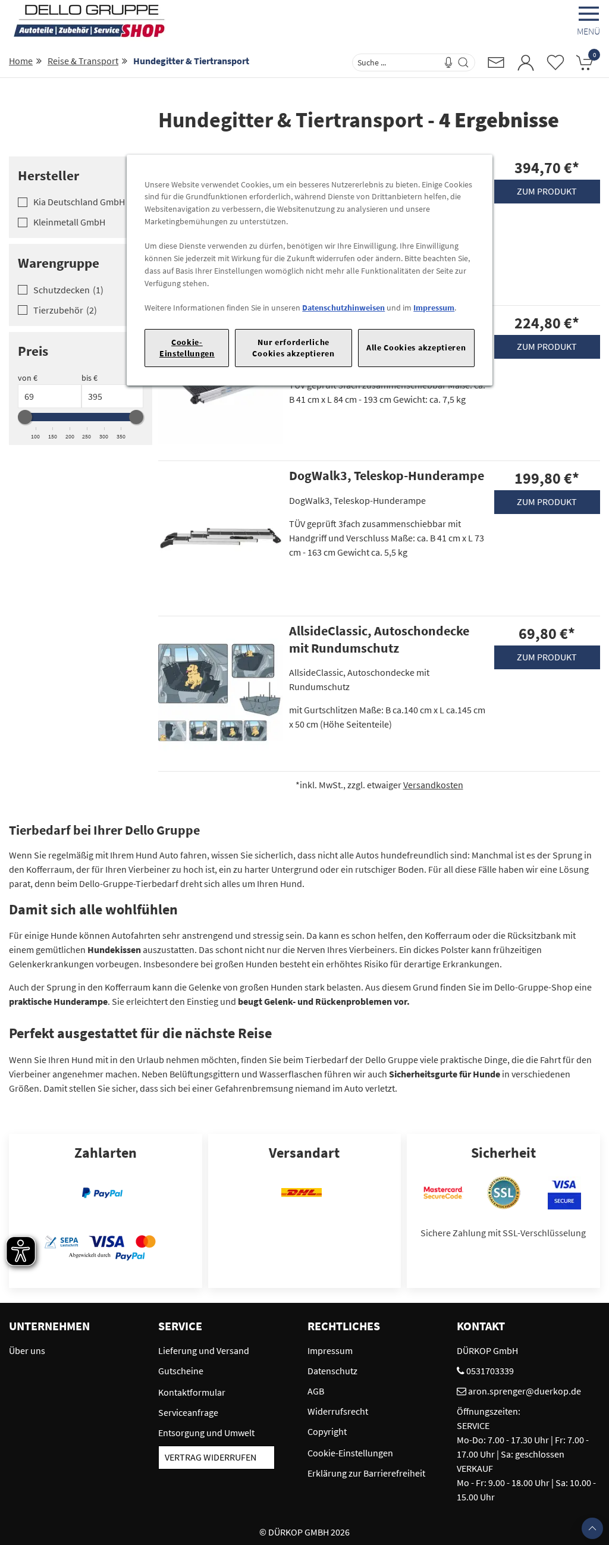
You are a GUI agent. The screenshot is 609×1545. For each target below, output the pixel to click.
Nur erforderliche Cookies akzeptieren (293, 348)
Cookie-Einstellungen (187, 348)
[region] (309, 270)
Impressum (433, 307)
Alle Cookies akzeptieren (416, 347)
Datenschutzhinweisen (343, 307)
